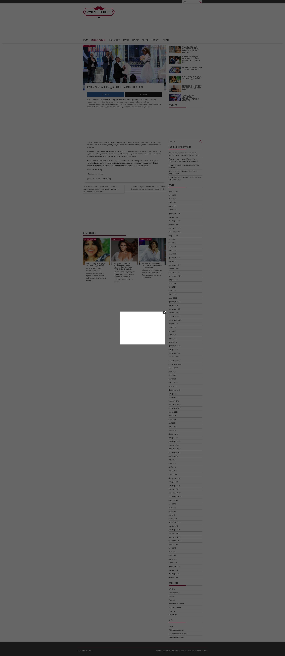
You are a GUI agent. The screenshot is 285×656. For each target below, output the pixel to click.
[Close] (164, 313)
